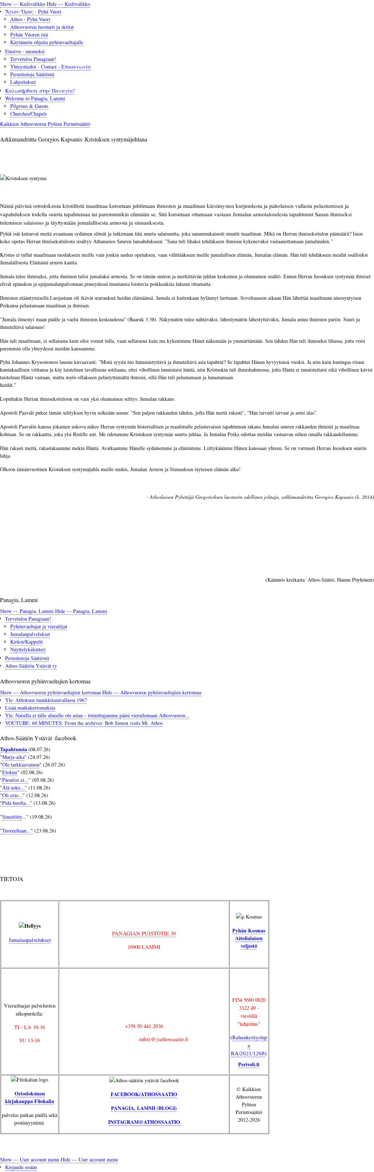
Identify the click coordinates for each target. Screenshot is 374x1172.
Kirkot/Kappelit (26, 641)
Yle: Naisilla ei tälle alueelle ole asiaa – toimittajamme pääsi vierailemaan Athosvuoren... (97, 715)
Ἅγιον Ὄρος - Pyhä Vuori (33, 11)
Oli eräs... (12, 795)
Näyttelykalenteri (28, 649)
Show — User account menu (29, 1159)
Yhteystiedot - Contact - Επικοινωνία (50, 66)
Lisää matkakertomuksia (30, 707)
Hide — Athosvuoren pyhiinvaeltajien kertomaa (151, 692)
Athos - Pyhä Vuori (30, 19)
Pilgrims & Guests (29, 105)
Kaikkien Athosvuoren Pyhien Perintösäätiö (45, 123)
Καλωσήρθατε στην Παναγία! (40, 90)
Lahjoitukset (23, 81)
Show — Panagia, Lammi (27, 611)
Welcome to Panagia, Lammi (35, 98)
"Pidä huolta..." (16, 802)
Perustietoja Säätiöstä (32, 74)
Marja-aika (13, 756)
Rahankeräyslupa (249, 1044)
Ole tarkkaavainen (20, 764)
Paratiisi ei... (15, 779)
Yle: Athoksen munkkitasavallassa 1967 (46, 699)
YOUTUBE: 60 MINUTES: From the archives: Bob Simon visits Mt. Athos (84, 722)
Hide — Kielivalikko (68, 3)
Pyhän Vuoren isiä (29, 34)
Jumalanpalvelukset (30, 633)
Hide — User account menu (89, 1159)
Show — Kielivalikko (22, 3)
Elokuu (9, 772)
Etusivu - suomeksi (25, 51)
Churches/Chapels (28, 113)
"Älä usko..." (13, 787)
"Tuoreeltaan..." (16, 830)
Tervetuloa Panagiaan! (33, 58)
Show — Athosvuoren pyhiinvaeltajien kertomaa (50, 692)
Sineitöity (12, 816)
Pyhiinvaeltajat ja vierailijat (38, 626)
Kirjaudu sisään (21, 1167)
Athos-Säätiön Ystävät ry (31, 665)
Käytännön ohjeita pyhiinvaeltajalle (46, 42)
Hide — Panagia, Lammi (81, 611)
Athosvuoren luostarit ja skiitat (42, 26)
